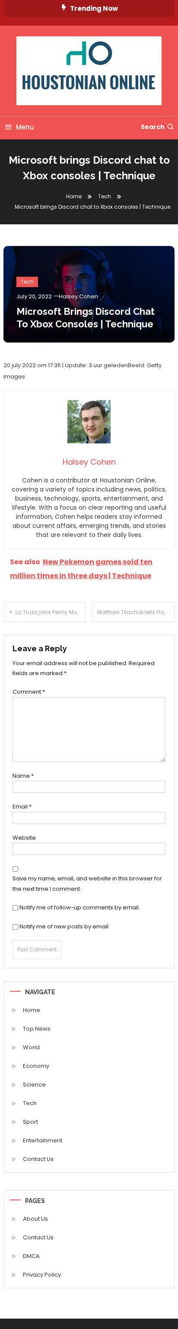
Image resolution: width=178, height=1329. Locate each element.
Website (24, 838)
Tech (27, 281)
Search (153, 127)
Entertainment (42, 1140)
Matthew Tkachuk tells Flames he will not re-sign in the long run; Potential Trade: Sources (136, 612)
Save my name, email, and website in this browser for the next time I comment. (87, 883)
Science (34, 1084)
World (31, 1047)
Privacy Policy (42, 1275)
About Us (35, 1219)
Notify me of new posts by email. (64, 926)
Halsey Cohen (78, 296)
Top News (37, 1029)
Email (22, 806)
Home (31, 1010)
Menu (25, 127)
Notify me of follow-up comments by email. (79, 907)
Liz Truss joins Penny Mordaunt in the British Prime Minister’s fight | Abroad (51, 612)
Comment (29, 692)
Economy (36, 1066)
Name (23, 776)
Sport (30, 1122)
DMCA (31, 1256)
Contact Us (38, 1159)
